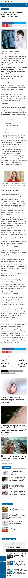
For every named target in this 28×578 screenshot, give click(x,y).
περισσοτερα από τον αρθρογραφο (16, 370)
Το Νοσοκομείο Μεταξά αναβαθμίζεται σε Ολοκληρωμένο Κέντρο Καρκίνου (16, 556)
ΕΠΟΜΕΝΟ (10, 463)
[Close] (7, 550)
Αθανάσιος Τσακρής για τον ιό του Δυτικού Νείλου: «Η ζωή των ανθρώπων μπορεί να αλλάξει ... (13, 480)
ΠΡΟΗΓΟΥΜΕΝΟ (4, 463)
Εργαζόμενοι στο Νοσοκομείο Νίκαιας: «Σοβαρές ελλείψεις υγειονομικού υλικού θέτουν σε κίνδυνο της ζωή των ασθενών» (13, 494)
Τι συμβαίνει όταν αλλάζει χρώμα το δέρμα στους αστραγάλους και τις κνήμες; (16, 523)
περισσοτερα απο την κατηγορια (8, 372)
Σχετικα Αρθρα (4, 370)
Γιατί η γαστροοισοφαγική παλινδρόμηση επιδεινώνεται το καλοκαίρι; (13, 400)
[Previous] (3, 499)
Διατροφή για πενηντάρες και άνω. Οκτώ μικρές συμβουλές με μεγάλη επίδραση (17, 509)
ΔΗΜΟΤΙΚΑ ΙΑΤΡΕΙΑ (4, 561)
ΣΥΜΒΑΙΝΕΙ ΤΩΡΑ (3, 9)
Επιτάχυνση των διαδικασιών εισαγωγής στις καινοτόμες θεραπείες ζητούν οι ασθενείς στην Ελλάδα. (17, 572)
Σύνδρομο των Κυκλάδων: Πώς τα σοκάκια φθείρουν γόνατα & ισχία (17, 486)
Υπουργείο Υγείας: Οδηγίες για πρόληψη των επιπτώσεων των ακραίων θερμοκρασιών (16, 564)
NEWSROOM (3, 19)
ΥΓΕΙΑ (8, 9)
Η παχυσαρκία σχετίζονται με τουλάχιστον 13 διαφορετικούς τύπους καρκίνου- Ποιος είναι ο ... (22, 362)
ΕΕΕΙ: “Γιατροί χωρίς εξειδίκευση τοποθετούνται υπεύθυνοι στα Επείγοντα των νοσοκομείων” (6, 362)
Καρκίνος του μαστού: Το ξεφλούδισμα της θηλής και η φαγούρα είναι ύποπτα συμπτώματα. (13, 516)
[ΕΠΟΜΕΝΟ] (5, 499)
